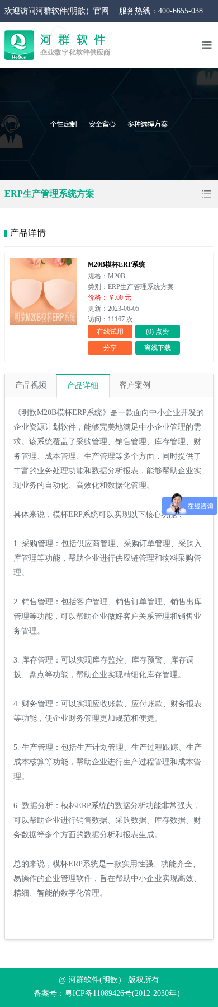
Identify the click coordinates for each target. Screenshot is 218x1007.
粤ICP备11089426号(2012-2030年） (124, 993)
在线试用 (110, 331)
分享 (110, 348)
